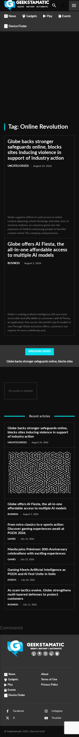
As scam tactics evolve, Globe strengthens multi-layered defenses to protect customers (39, 594)
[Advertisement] (39, 72)
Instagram (57, 711)
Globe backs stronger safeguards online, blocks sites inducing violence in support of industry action (38, 432)
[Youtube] (46, 718)
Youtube (56, 718)
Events (12, 580)
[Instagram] (46, 711)
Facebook (18, 711)
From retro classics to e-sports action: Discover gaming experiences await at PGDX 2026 (36, 529)
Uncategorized (18, 166)
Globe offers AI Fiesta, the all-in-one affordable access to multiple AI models (37, 250)
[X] (7, 718)
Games (12, 539)
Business (14, 263)
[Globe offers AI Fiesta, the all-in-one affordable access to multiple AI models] (39, 289)
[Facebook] (7, 711)
